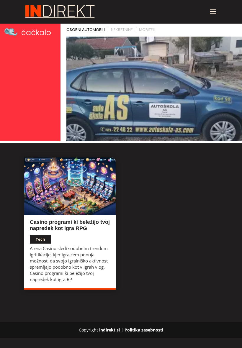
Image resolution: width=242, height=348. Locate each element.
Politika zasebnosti (144, 330)
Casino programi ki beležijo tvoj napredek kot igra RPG (70, 225)
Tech (40, 239)
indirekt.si (109, 330)
